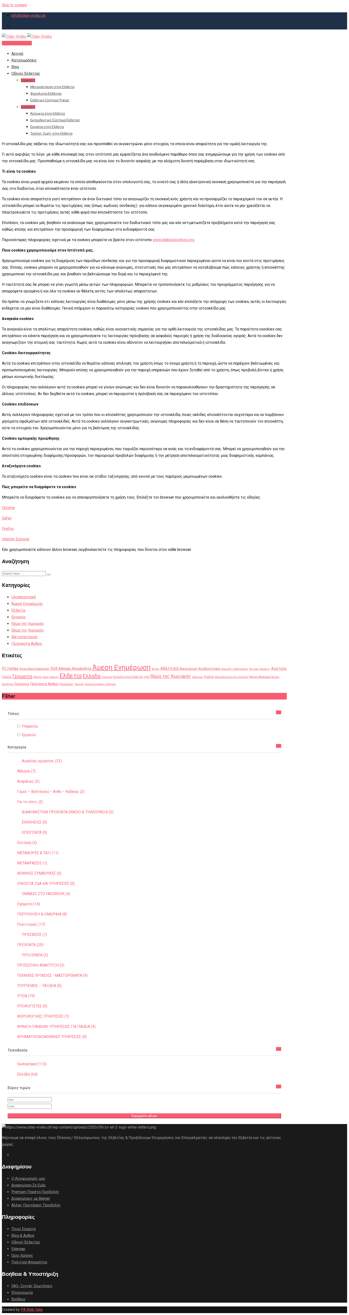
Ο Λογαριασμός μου (28, 1178)
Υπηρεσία (30, 726)
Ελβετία (18, 610)
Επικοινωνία (22, 1292)
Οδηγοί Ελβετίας (25, 73)
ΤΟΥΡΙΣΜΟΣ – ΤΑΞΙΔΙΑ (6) (39, 985)
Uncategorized (23, 597)
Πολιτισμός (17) (31, 924)
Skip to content (14, 5)
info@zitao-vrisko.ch (28, 15)
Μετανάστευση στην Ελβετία (52, 87)
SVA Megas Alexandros (70, 668)
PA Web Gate (32, 1309)
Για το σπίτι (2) (30, 802)
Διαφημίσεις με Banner (30, 1198)
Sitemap (18, 1249)
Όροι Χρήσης (22, 1255)
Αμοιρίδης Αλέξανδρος (235, 669)
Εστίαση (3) (27, 842)
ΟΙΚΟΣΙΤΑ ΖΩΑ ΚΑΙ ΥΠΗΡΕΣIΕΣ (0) (46, 883)
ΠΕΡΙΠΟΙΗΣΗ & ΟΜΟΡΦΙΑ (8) (42, 914)
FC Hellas (10, 668)
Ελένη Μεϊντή (50, 677)
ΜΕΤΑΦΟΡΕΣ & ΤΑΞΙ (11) (37, 853)
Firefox (8, 528)
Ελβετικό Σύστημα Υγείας (50, 100)
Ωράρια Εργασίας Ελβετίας (100, 684)
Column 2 (28, 107)
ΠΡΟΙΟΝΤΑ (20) (30, 945)
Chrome (8, 507)
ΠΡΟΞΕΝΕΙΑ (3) (35, 955)
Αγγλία (155, 669)
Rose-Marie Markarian (34, 669)
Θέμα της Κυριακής (27, 623)
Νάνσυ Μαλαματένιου (264, 677)
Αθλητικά (169, 668)
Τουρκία (79, 684)
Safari (7, 518)
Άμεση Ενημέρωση (26, 603)
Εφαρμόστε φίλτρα (144, 1116)
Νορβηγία (7, 684)
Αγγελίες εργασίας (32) (42, 761)
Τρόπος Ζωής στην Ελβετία (51, 133)
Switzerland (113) (32, 1064)
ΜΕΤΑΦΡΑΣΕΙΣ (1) (32, 863)
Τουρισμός (66, 684)
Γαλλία (6, 677)
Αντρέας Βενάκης (259, 669)
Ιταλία (209, 677)
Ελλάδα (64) (27, 1074)
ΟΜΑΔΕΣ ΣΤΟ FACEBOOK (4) (46, 893)
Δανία (37, 677)
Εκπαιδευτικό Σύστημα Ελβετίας (55, 120)
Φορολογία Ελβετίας (46, 93)
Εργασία (18, 617)
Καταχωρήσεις (24, 60)
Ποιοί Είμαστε (23, 1229)
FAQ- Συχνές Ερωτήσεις (32, 1286)
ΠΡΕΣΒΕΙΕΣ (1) (34, 934)
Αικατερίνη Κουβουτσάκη (200, 669)
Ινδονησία (197, 677)
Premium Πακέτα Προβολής (35, 1192)
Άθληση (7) (26, 771)
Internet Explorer (15, 539)
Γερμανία (22, 676)
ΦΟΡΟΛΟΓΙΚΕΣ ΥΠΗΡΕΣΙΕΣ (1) (43, 1016)
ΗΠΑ (146, 677)
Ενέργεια (107, 677)
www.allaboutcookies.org (173, 240)
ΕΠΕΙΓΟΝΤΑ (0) (34, 832)
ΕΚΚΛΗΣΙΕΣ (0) (34, 822)
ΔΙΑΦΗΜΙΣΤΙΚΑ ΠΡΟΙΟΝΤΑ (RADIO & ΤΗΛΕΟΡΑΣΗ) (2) (67, 812)
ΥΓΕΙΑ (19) (26, 996)
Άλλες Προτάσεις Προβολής (36, 1205)
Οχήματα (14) (28, 904)
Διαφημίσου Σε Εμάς (28, 1185)
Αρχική (17, 53)
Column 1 (28, 80)
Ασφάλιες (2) (28, 781)
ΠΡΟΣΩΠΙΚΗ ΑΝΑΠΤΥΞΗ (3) (40, 965)
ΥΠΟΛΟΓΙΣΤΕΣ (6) (32, 1006)
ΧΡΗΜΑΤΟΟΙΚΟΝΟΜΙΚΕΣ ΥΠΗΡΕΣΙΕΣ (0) (52, 1036)
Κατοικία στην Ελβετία (47, 113)
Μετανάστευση (24, 637)
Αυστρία (279, 668)
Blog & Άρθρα (22, 1235)
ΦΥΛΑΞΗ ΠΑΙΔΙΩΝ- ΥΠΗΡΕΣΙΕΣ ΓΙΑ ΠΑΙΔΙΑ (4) (56, 1026)
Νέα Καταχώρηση (17, 43)
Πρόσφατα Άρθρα (26, 643)
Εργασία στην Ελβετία (47, 127)
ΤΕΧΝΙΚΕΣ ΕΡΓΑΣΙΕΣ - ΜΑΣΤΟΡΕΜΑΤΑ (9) (52, 975)
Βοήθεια (18, 1299)
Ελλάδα (92, 676)
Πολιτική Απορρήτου (29, 1262)
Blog (15, 67)
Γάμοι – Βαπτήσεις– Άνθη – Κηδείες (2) (51, 791)
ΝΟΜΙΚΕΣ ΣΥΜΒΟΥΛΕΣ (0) (39, 873)
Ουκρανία (21, 684)
